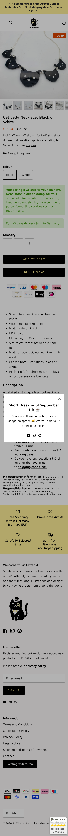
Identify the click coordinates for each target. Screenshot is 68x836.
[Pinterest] (39, 435)
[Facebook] (28, 435)
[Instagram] (34, 435)
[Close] (59, 398)
